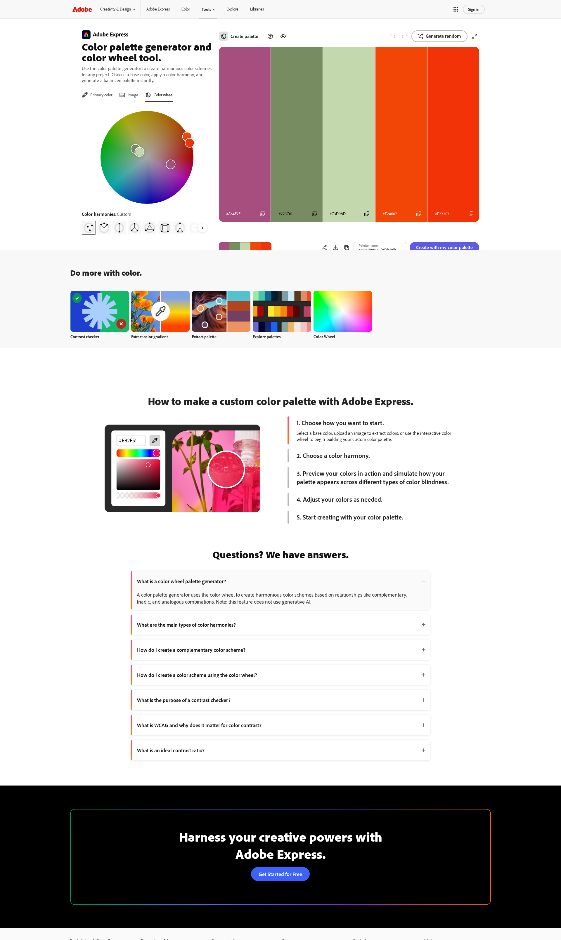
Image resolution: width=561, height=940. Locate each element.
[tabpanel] (147, 170)
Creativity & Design (115, 9)
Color (185, 9)
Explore (232, 9)
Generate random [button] (443, 36)
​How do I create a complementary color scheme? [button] (191, 650)
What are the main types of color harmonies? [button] (186, 624)
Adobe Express (158, 9)
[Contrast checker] (270, 36)
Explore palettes (267, 336)
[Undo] (392, 36)
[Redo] (404, 36)
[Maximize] (474, 36)
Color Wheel (324, 336)
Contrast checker (84, 336)
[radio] (89, 228)
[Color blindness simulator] (283, 36)
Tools (206, 9)
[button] (455, 9)
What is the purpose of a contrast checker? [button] (184, 700)
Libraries (257, 9)
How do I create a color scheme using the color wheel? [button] (197, 675)
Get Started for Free (280, 874)
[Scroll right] (202, 227)
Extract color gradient (149, 336)
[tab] (97, 95)
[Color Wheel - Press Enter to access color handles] (147, 157)
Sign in (473, 9)
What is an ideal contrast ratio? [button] (171, 750)
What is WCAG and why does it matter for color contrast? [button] (199, 725)
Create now (100, 311)
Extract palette (204, 336)
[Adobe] (82, 9)
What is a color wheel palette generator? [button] (181, 581)
